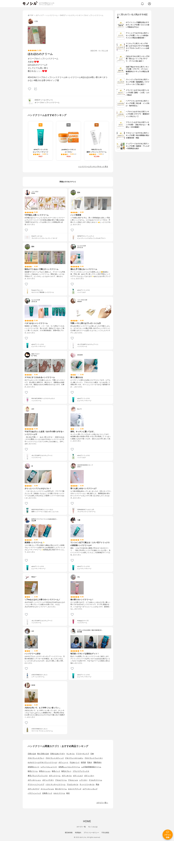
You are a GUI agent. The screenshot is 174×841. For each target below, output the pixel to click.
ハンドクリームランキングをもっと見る (93, 166)
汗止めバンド (75, 762)
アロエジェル (73, 780)
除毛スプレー (66, 771)
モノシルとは (92, 827)
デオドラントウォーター (94, 758)
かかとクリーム (59, 793)
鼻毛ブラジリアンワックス (38, 776)
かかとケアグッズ (74, 789)
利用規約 (78, 832)
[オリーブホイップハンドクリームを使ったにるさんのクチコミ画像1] (37, 35)
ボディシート (63, 762)
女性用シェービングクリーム (69, 767)
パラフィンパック (34, 793)
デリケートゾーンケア (36, 784)
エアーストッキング (90, 789)
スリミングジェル (47, 789)
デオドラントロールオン (74, 758)
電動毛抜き (97, 762)
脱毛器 (83, 762)
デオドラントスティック (55, 758)
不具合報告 (105, 832)
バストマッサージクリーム (55, 784)
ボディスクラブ (33, 789)
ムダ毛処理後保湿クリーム (91, 767)
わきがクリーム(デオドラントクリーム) (42, 762)
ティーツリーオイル (87, 784)
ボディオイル (67, 776)
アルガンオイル (72, 784)
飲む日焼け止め (43, 754)
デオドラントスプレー (36, 758)
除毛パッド (56, 771)
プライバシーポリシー (91, 832)
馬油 (97, 784)
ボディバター (89, 776)
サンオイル (70, 754)
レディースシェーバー (49, 767)
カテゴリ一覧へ (102, 803)
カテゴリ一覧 (81, 827)
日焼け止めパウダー (57, 754)
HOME (87, 821)
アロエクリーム (61, 780)
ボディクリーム (55, 776)
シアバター (83, 780)
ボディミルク (78, 776)
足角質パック (47, 793)
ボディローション (34, 780)
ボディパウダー (48, 780)
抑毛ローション (45, 771)
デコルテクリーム (95, 780)
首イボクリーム (61, 789)
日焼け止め (32, 754)
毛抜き (89, 762)
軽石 (68, 793)
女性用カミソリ (33, 767)
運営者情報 (68, 832)
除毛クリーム (33, 771)
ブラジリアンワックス (81, 771)
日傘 (92, 754)
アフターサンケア (82, 754)
